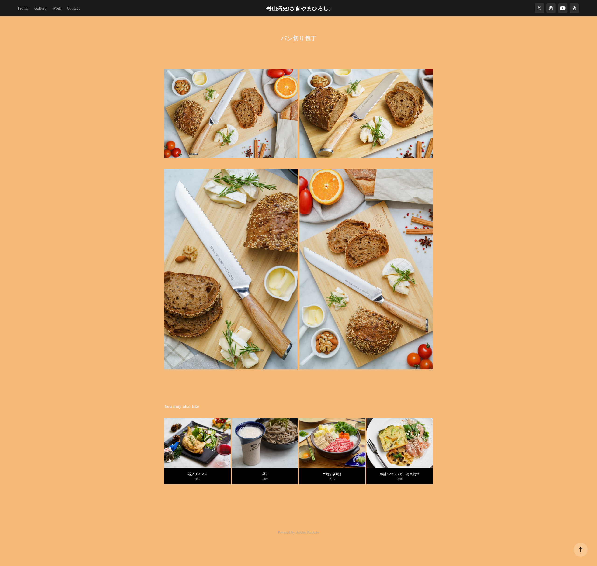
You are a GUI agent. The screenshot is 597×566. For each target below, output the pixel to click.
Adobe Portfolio (307, 532)
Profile (23, 8)
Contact (73, 8)
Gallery (40, 8)
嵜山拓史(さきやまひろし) (298, 8)
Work (56, 8)
